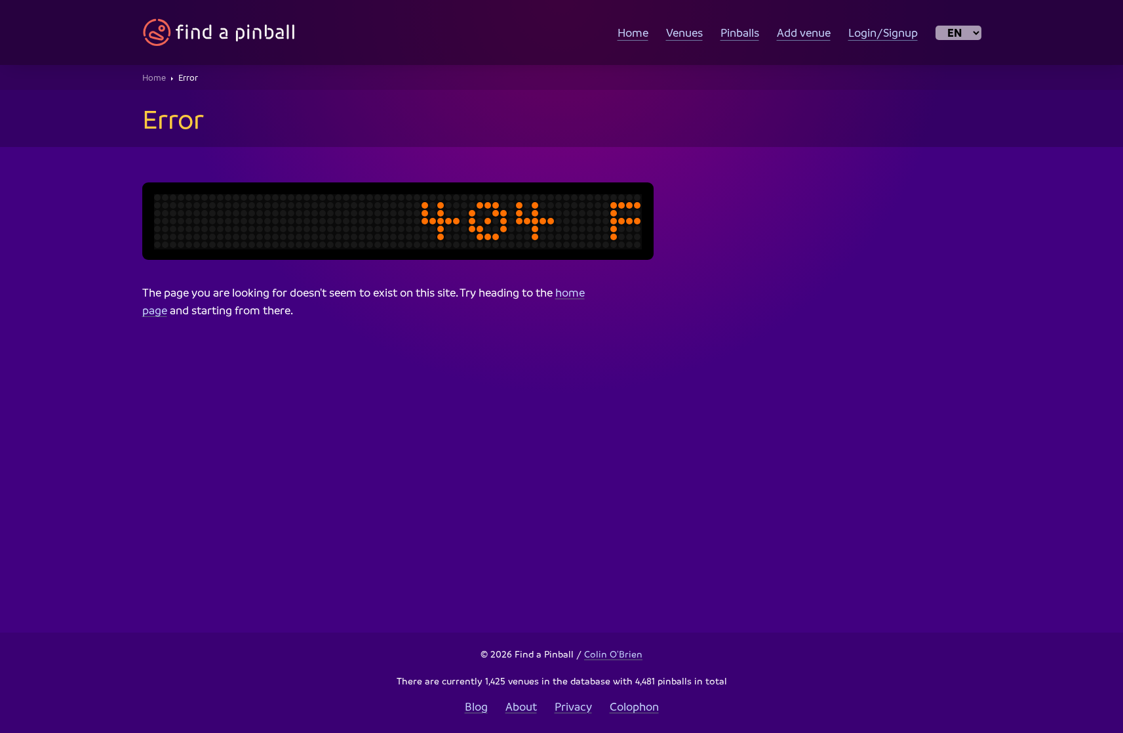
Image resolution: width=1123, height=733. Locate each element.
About (521, 706)
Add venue (804, 32)
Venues (684, 32)
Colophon (634, 706)
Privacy (573, 706)
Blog (476, 706)
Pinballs (739, 32)
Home (633, 32)
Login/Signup (883, 32)
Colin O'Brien (613, 654)
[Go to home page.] (219, 32)
